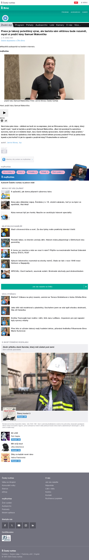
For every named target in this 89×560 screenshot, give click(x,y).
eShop (4, 492)
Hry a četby (7, 172)
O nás (69, 25)
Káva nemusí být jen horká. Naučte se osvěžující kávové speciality (41, 212)
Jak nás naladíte (51, 482)
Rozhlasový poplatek (53, 498)
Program (65, 12)
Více (77, 25)
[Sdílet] (6, 121)
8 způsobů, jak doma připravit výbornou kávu (31, 192)
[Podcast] (2, 121)
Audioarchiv (75, 12)
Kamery (85, 12)
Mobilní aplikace (8, 513)
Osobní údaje (15, 554)
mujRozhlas (6, 167)
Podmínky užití (27, 554)
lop (20, 143)
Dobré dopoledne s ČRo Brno (13, 41)
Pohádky (31, 172)
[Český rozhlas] (8, 2)
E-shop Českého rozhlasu (15, 342)
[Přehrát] (4, 113)
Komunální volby (8, 485)
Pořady (29, 25)
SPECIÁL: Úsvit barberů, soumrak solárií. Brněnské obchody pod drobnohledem (47, 271)
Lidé (52, 25)
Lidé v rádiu (50, 489)
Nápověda (49, 485)
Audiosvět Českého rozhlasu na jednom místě (17, 183)
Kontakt (48, 495)
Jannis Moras (40, 101)
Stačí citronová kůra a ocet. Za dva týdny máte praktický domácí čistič (43, 229)
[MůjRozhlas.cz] (4, 51)
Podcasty (6, 509)
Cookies (5, 554)
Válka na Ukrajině (9, 482)
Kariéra (48, 492)
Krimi (20, 172)
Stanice (5, 489)
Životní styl (6, 25)
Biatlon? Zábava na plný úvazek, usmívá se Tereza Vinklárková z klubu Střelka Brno (49, 297)
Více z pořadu (9, 294)
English (37, 554)
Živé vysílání (57, 172)
